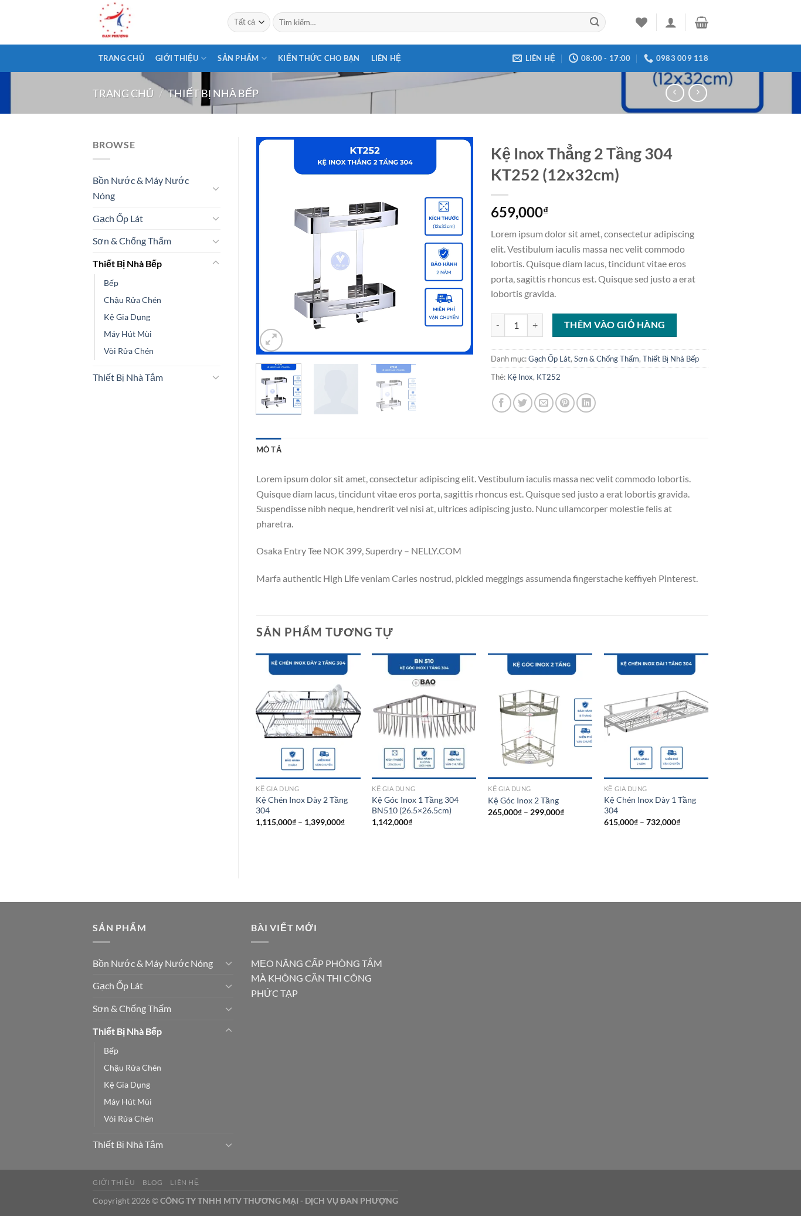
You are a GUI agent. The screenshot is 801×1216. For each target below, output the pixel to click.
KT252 (549, 377)
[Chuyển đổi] (215, 188)
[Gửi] (595, 22)
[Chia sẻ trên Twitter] (522, 403)
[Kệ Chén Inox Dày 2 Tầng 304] (308, 716)
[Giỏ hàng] (701, 22)
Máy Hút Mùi (128, 334)
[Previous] (275, 245)
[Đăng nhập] (671, 22)
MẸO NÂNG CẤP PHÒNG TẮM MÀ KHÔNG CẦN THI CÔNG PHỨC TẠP (316, 978)
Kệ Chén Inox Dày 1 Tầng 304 (650, 805)
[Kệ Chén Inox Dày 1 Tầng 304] (656, 716)
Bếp (111, 283)
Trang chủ (121, 58)
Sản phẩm (238, 58)
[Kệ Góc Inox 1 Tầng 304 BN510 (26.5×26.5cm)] (424, 716)
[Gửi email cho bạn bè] (544, 403)
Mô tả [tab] (268, 449)
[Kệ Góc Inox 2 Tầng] (540, 716)
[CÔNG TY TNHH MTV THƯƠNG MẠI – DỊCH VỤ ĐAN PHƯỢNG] (151, 22)
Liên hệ (386, 58)
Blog (152, 1182)
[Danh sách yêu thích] (641, 22)
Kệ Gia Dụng (127, 317)
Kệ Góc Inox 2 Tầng (523, 800)
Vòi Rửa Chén (129, 351)
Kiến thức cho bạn (318, 58)
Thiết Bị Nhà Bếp (213, 93)
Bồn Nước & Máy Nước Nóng (141, 188)
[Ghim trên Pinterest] (565, 403)
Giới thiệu (177, 58)
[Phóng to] (271, 340)
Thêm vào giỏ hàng (615, 324)
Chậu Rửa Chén (132, 300)
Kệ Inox (520, 377)
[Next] (454, 245)
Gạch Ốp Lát (118, 218)
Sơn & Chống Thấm (132, 240)
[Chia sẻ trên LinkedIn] (586, 403)
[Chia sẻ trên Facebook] (501, 403)
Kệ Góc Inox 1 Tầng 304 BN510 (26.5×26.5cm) (415, 805)
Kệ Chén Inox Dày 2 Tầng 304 (302, 805)
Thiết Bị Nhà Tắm (128, 377)
